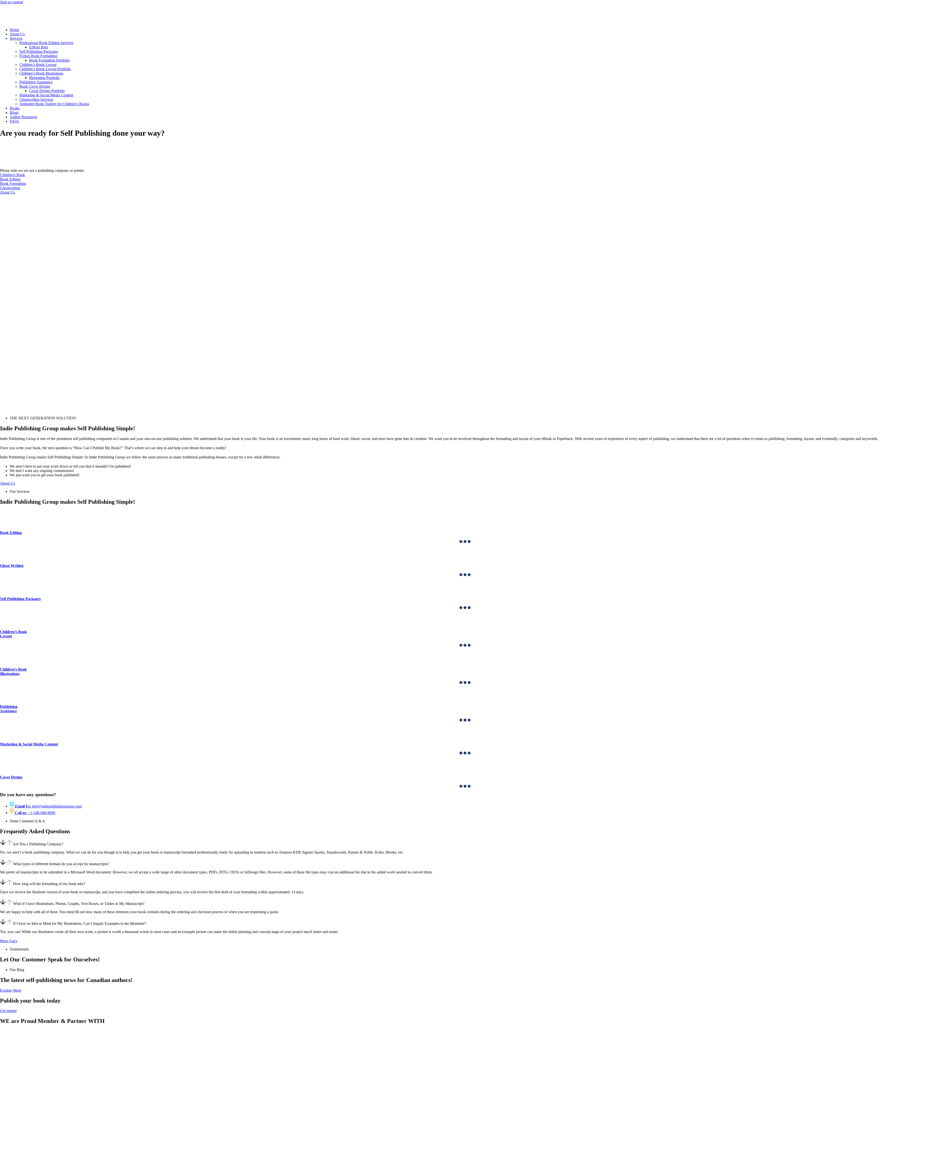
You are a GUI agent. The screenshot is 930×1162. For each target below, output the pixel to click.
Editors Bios (38, 47)
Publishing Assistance (36, 82)
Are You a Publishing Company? (38, 844)
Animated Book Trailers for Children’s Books (54, 104)
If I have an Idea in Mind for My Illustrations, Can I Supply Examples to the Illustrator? (79, 923)
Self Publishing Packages (38, 51)
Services (16, 38)
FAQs (14, 121)
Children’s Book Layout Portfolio (45, 69)
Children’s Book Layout (37, 65)
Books (15, 108)
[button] (465, 843)
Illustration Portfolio (44, 78)
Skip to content (11, 2)
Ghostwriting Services (36, 99)
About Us (17, 34)
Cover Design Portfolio (47, 91)
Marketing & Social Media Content (46, 95)
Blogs (14, 112)
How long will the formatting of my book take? (49, 884)
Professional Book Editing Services (46, 43)
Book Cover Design (34, 86)
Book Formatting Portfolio (49, 60)
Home (14, 30)
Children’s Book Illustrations (41, 73)
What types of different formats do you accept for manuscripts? (61, 864)
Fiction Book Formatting (38, 56)
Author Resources (23, 117)
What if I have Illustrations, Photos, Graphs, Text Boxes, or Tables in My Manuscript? (78, 904)
